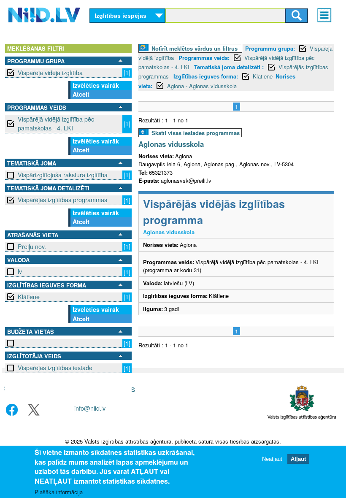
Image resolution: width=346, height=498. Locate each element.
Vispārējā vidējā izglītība (50, 72)
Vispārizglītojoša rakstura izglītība (63, 175)
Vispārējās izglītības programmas (62, 199)
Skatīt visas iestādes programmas (195, 133)
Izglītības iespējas (120, 15)
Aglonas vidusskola (171, 144)
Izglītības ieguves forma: (205, 76)
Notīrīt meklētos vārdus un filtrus (194, 48)
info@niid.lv (89, 407)
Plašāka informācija (59, 492)
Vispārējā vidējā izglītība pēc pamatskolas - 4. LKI (56, 123)
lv (20, 271)
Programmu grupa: (270, 48)
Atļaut (298, 459)
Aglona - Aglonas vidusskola (202, 86)
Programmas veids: (204, 58)
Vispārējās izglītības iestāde (55, 367)
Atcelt (81, 94)
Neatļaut (272, 459)
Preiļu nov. (32, 246)
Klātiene (29, 296)
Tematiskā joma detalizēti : (229, 67)
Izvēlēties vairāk (96, 85)
